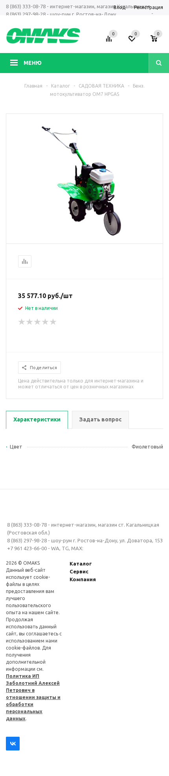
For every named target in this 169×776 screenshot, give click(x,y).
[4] (46, 322)
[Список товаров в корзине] (158, 41)
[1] (22, 322)
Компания (83, 579)
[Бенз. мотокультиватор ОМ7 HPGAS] (84, 237)
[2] (30, 322)
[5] (53, 322)
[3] (38, 322)
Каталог (81, 563)
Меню (33, 63)
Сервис (79, 571)
